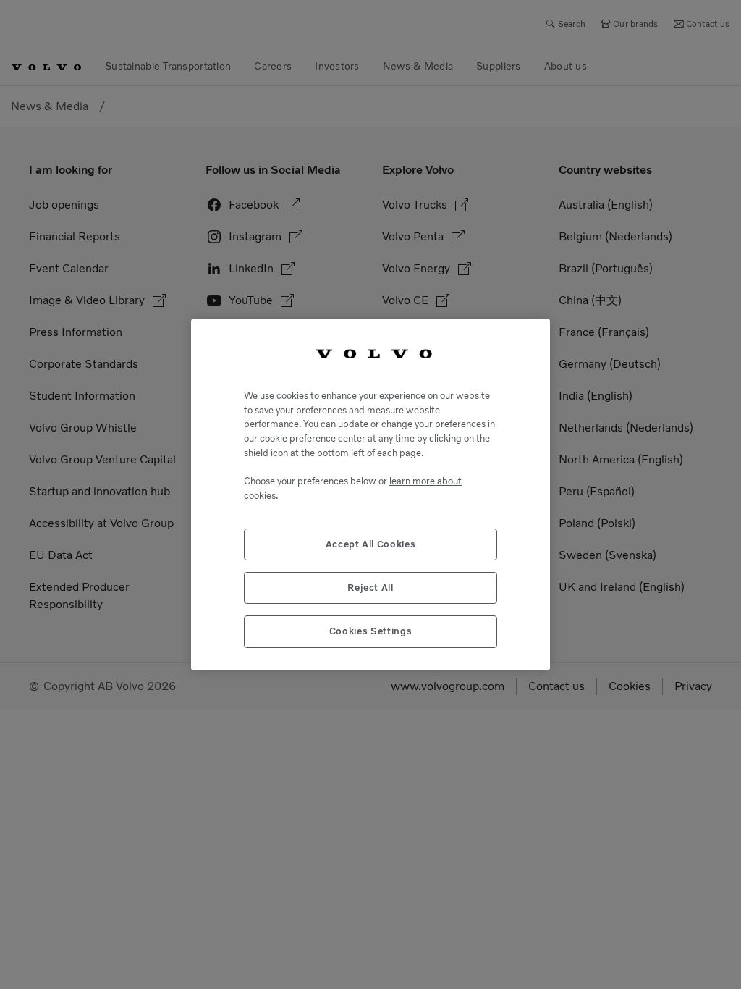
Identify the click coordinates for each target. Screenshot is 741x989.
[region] (370, 494)
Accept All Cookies (371, 544)
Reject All (370, 587)
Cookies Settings (370, 631)
